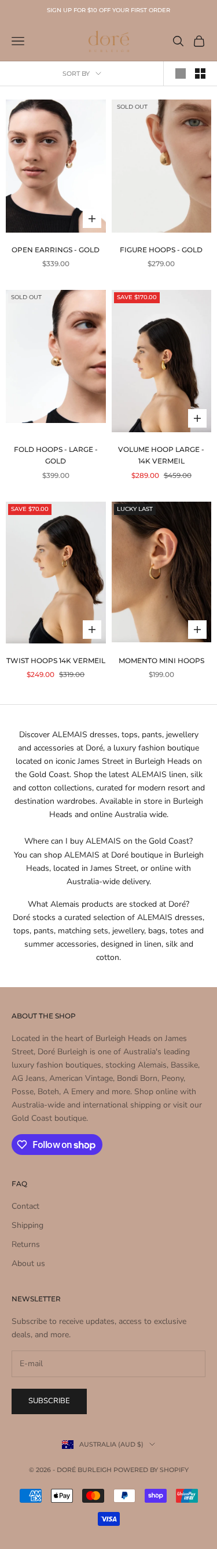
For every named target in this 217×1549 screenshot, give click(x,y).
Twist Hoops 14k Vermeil (55, 660)
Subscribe (49, 1401)
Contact (25, 1206)
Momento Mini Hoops (161, 660)
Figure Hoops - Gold (161, 249)
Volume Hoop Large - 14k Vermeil (161, 455)
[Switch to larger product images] (180, 73)
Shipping (27, 1225)
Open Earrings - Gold (56, 249)
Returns (26, 1244)
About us (28, 1263)
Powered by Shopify (151, 1470)
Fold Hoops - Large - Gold (56, 455)
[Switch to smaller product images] (200, 73)
